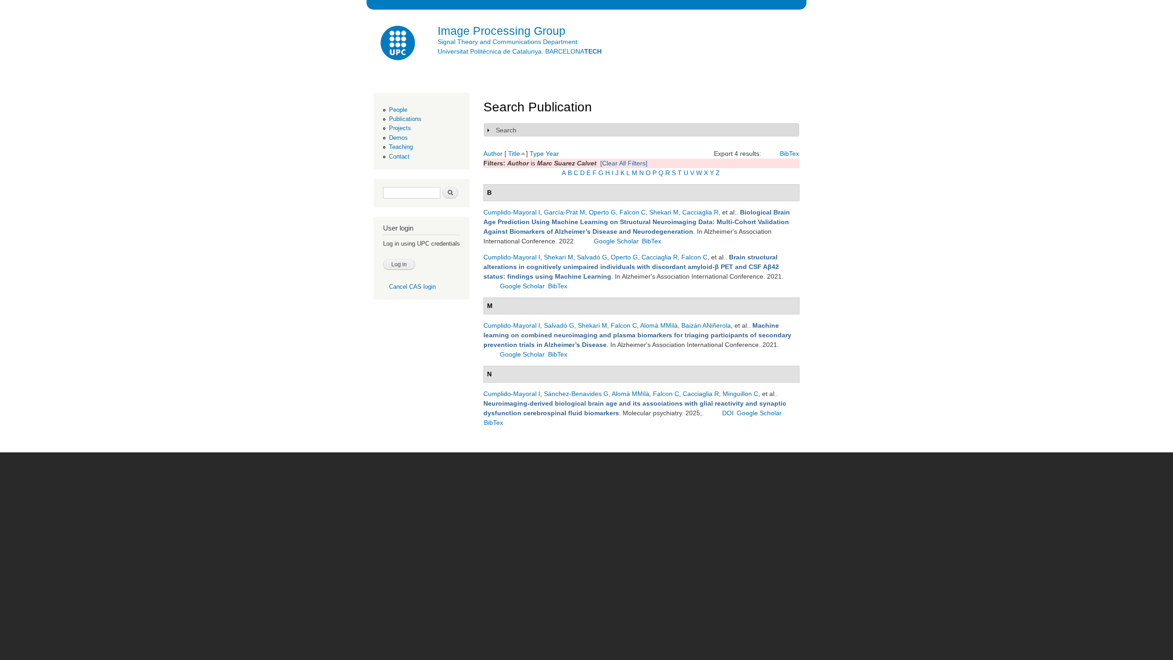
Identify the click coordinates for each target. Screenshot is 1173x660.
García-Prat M (564, 212)
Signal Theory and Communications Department (507, 41)
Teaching (401, 146)
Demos (398, 137)
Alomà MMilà (659, 325)
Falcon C (632, 212)
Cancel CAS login (412, 286)
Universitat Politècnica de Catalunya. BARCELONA (520, 51)
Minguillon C (740, 393)
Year (552, 153)
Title (514, 153)
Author (493, 153)
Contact (399, 156)
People (398, 109)
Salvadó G (592, 257)
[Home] (399, 44)
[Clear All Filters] (623, 163)
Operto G (602, 212)
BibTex (789, 153)
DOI (728, 413)
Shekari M (664, 212)
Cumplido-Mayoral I (511, 212)
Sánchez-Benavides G (576, 393)
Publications (405, 119)
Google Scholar (616, 241)
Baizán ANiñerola (706, 325)
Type (537, 153)
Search (506, 130)
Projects (400, 128)
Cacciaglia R (700, 212)
